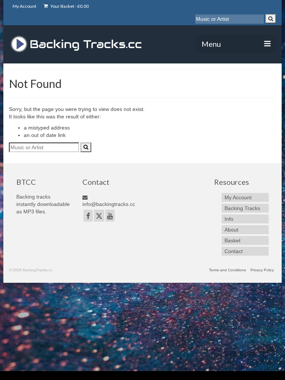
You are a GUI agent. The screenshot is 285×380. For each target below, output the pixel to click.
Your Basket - (69, 6)
